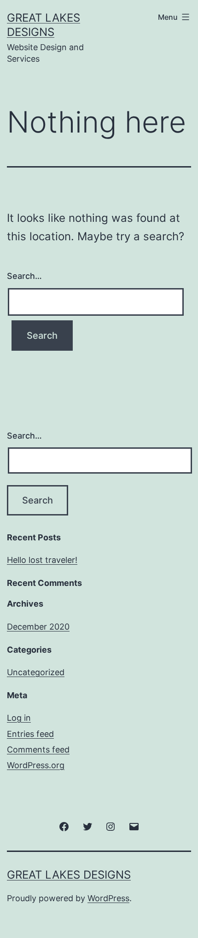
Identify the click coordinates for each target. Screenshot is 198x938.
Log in (19, 718)
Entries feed (30, 734)
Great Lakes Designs (69, 874)
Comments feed (38, 749)
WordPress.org (35, 765)
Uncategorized (35, 672)
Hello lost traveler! (42, 560)
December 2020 (38, 626)
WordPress (108, 898)
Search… (24, 276)
